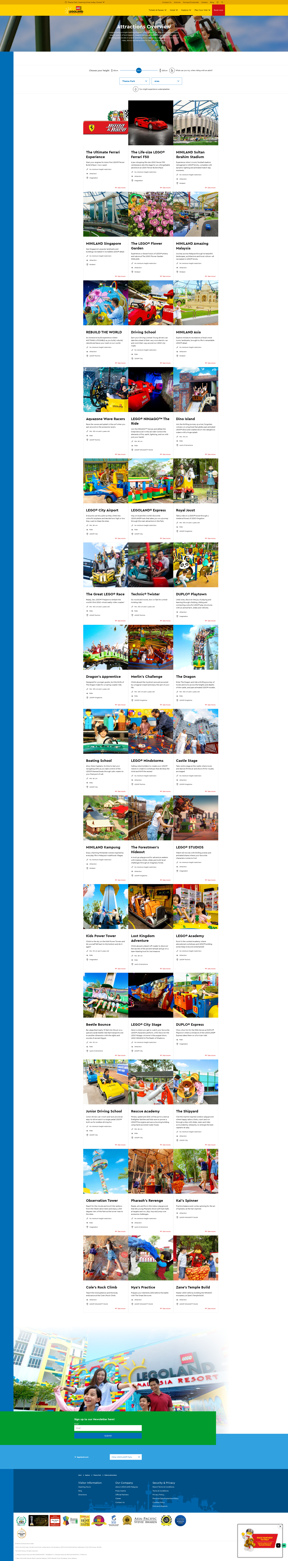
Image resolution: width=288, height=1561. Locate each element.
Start (80, 1475)
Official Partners (121, 1494)
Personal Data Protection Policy (165, 1498)
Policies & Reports (160, 1506)
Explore (87, 1475)
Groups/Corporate (191, 2)
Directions (82, 1494)
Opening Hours (84, 1487)
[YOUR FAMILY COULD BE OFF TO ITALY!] (260, 1541)
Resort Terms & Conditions (163, 1487)
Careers (204, 2)
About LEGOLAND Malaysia (126, 1487)
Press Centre (120, 1491)
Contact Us (166, 2)
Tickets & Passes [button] (156, 10)
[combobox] (126, 1457)
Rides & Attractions (111, 1475)
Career (118, 1498)
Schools (177, 2)
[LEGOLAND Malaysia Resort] (284, 1545)
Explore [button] (184, 10)
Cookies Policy (159, 1502)
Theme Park (97, 1475)
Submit (108, 1435)
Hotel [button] (172, 10)
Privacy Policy (158, 1494)
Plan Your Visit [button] (201, 10)
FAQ (80, 1491)
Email (76, 1424)
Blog (212, 2)
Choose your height (99, 70)
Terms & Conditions (161, 1491)
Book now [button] (218, 10)
